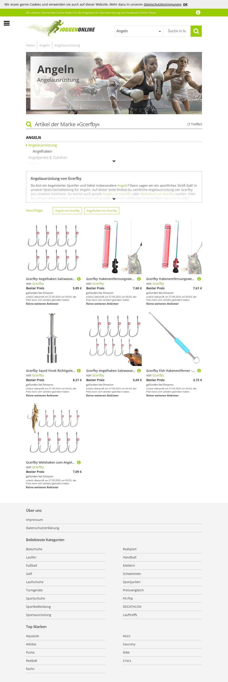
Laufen (31, 557)
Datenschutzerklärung (42, 528)
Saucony (129, 644)
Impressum (34, 520)
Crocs (127, 660)
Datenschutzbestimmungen (162, 4)
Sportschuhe (35, 598)
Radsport (129, 549)
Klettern (129, 565)
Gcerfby (38, 283)
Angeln (44, 45)
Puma (30, 652)
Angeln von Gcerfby (67, 210)
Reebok (31, 660)
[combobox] (138, 31)
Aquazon (32, 636)
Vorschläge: (34, 210)
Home (30, 45)
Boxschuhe (34, 549)
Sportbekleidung (38, 606)
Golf (29, 574)
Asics (126, 636)
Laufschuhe (34, 582)
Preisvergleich (133, 590)
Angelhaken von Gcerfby (102, 210)
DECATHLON (132, 606)
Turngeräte (34, 590)
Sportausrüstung (38, 615)
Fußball (31, 565)
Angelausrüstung (67, 45)
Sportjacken (131, 582)
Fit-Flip (128, 598)
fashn (30, 669)
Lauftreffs (130, 615)
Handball (129, 557)
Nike (126, 652)
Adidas (31, 644)
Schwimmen (132, 574)
